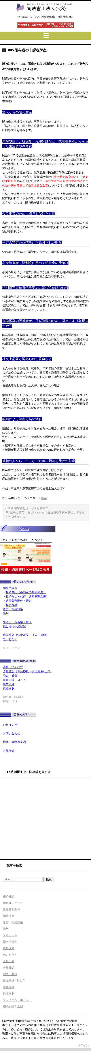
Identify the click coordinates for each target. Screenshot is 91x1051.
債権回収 (8, 993)
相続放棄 (8, 915)
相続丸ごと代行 (13, 903)
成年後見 (8, 948)
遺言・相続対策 (13, 922)
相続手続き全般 (13, 1006)
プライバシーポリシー (17, 1000)
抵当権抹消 (10, 941)
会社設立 (8, 961)
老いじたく (10, 954)
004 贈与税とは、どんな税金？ (26, 508)
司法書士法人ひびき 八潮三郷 (44, 15)
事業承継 (8, 987)
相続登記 (8, 896)
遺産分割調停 (11, 909)
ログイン (83, 1045)
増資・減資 (10, 974)
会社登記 (8, 967)
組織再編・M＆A (14, 980)
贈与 (44, 498)
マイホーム (10, 935)
